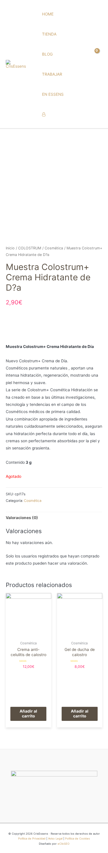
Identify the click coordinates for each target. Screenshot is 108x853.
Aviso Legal (55, 838)
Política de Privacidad (32, 838)
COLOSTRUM (29, 248)
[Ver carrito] (97, 64)
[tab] (54, 517)
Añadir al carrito (28, 714)
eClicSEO (63, 843)
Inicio (10, 248)
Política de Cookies (77, 838)
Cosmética (54, 248)
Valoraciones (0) (22, 517)
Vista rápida (28, 633)
